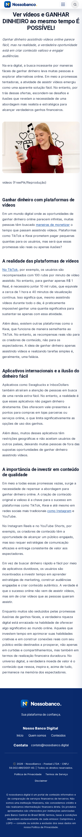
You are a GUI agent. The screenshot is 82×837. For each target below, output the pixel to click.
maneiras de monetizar (53, 225)
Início (20, 735)
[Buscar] (75, 4)
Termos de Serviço (56, 774)
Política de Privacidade (28, 774)
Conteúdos (58, 735)
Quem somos (37, 735)
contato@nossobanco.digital (50, 745)
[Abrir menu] (62, 4)
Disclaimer (41, 780)
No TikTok (10, 270)
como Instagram (59, 511)
